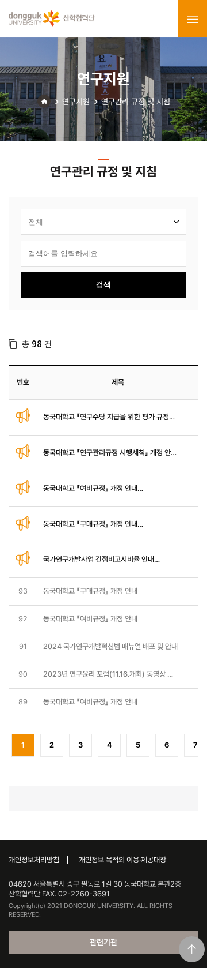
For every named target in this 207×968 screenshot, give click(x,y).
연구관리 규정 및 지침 (135, 101)
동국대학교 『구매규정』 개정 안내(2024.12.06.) (90, 525)
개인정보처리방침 (34, 860)
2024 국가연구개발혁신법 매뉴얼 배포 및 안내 (110, 646)
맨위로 (192, 949)
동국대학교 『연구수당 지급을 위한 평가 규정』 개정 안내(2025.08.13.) (107, 417)
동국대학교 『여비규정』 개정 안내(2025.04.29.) (90, 489)
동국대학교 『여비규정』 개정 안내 (90, 618)
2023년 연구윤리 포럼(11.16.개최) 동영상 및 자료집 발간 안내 (108, 675)
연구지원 (76, 101)
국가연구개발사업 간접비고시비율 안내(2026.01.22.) (98, 560)
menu (192, 19)
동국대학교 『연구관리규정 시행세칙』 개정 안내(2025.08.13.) (110, 453)
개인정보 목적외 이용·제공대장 (122, 860)
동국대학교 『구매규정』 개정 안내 (90, 591)
